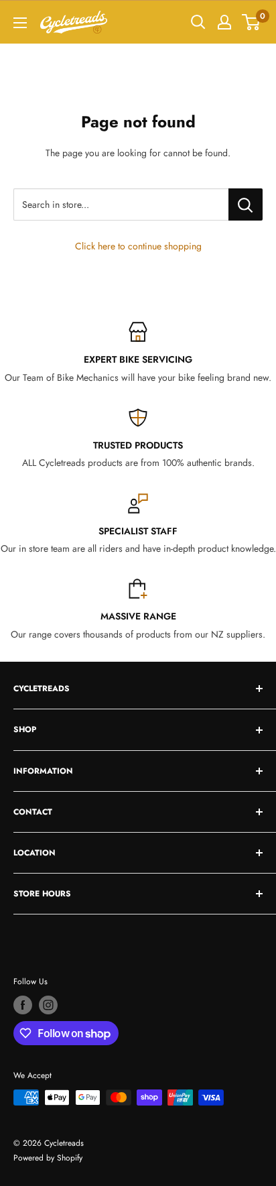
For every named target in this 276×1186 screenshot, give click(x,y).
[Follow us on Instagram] (48, 1005)
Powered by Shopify (47, 1158)
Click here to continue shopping (138, 246)
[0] (251, 22)
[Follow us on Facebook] (22, 1005)
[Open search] (198, 22)
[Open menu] (20, 22)
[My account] (224, 22)
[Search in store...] (245, 204)
